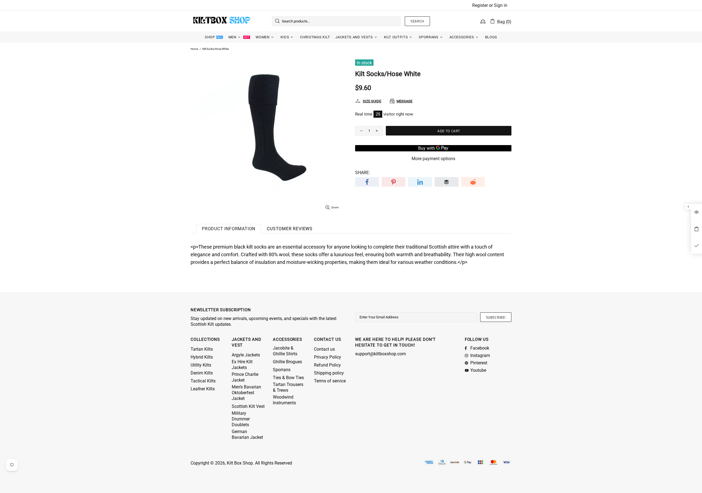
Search (417, 21)
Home (194, 48)
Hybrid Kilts (202, 357)
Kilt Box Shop (222, 21)
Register (480, 5)
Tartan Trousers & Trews (288, 387)
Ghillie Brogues (287, 361)
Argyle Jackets (246, 355)
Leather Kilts (203, 388)
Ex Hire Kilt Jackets (242, 364)
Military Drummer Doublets (241, 419)
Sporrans (281, 369)
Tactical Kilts (203, 381)
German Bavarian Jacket (247, 434)
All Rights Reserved (273, 463)
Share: (362, 172)
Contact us (324, 349)
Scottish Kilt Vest (248, 406)
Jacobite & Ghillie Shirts (285, 350)
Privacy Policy (327, 357)
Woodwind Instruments (284, 399)
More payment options (433, 158)
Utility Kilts (201, 365)
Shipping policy (329, 373)
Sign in (500, 5)
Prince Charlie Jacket (245, 377)
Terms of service (330, 381)
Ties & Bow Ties (288, 377)
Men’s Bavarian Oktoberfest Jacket (246, 392)
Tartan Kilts (202, 349)
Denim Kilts (202, 373)
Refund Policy (327, 365)
